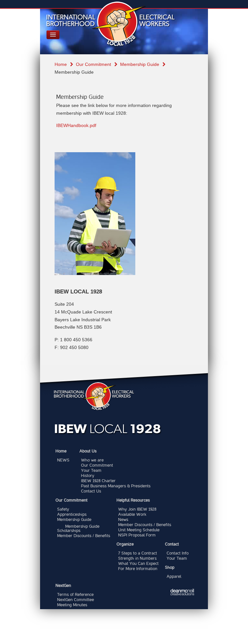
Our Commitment (93, 64)
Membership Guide (139, 64)
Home (61, 64)
